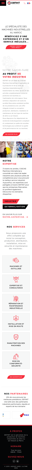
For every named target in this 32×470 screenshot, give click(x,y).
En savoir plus (11, 134)
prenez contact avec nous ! (16, 47)
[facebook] (14, 461)
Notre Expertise (13, 217)
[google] (17, 461)
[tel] (25, 3)
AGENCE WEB (15, 466)
